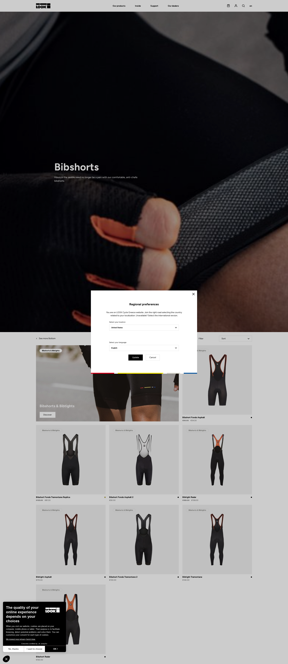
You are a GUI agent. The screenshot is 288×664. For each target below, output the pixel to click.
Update (135, 357)
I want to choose (34, 649)
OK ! (55, 649)
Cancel (152, 357)
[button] (6, 659)
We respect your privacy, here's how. (20, 639)
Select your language (117, 342)
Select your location (117, 322)
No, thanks (13, 649)
